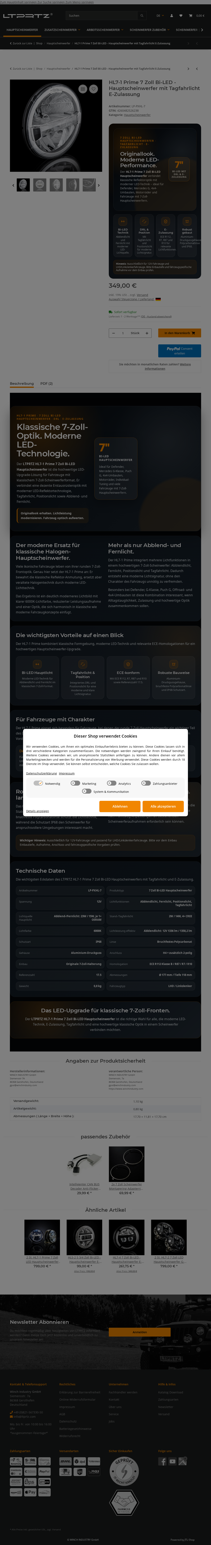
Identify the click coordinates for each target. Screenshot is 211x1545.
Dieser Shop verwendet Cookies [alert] (105, 736)
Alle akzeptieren (163, 806)
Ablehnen (120, 806)
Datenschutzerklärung (41, 773)
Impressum (67, 773)
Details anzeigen (37, 811)
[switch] (38, 783)
